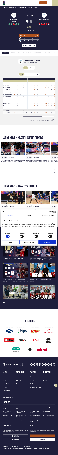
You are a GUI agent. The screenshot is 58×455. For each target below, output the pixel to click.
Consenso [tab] (10, 215)
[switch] (22, 236)
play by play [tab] (27, 53)
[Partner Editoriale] (29, 349)
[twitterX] (45, 364)
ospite (32, 67)
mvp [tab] (54, 53)
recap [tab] (13, 53)
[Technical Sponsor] (48, 340)
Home (4, 7)
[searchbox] (29, 2)
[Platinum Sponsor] (35, 331)
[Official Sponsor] (9, 340)
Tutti (21, 74)
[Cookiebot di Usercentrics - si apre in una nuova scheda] (50, 212)
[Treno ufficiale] (48, 331)
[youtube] (43, 364)
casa (25, 67)
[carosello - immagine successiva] (53, 171)
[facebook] (31, 364)
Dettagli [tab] (29, 215)
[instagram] (34, 364)
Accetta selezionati (29, 242)
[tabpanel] (29, 90)
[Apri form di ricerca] (49, 3)
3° (33, 74)
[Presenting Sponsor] (22, 331)
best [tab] (19, 53)
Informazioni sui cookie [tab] (48, 215)
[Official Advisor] (42, 349)
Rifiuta (10, 242)
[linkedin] (40, 364)
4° (37, 74)
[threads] (37, 364)
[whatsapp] (51, 364)
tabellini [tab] (5, 53)
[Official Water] (16, 349)
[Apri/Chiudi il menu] (55, 3)
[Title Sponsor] (9, 331)
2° (30, 74)
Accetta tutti (47, 242)
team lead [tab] (47, 53)
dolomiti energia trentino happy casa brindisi (24, 7)
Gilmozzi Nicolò (33, 62)
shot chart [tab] (37, 53)
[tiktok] (48, 364)
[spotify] (54, 364)
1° (26, 74)
